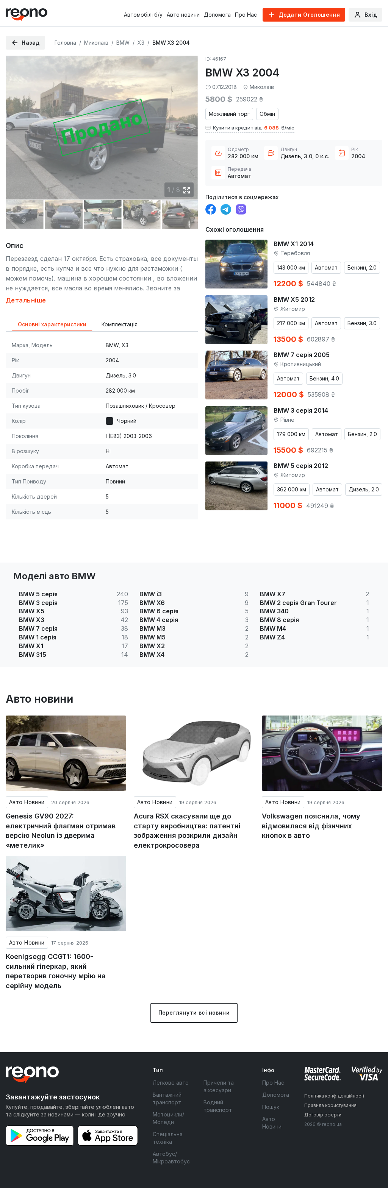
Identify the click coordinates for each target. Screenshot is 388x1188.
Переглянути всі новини (194, 1012)
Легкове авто (171, 1082)
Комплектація (120, 324)
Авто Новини (27, 802)
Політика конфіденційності (334, 1096)
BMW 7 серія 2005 (302, 355)
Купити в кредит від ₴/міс (253, 128)
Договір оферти (322, 1115)
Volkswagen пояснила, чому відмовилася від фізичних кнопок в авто (311, 825)
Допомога (217, 14)
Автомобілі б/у (143, 14)
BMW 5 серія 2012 (301, 465)
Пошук (270, 1107)
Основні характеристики (52, 324)
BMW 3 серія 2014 (301, 410)
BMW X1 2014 (294, 244)
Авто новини (183, 14)
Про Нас (246, 14)
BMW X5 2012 (294, 299)
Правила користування (330, 1105)
